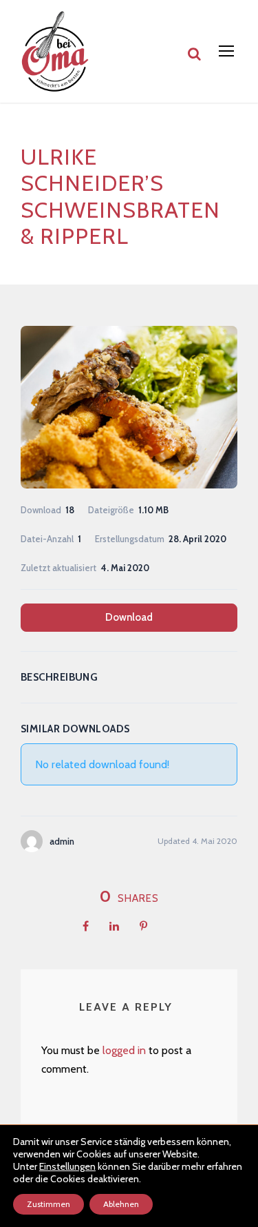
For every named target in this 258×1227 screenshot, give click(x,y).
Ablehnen (121, 1204)
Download (129, 617)
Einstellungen (67, 1166)
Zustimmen (48, 1204)
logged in (124, 1050)
